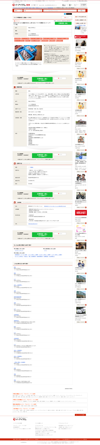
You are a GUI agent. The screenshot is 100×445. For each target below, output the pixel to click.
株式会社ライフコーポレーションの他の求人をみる (55, 206)
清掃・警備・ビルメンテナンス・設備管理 (34, 396)
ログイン (83, 4)
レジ (15, 279)
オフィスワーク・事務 (50, 395)
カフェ (14, 401)
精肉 (15, 273)
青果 (15, 290)
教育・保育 (15, 396)
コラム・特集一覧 (23, 411)
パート (45, 250)
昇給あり (26, 256)
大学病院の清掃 (78, 110)
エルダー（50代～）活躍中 (45, 254)
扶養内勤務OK (40, 256)
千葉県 (22, 405)
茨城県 (32, 405)
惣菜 (15, 374)
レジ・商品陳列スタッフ (80, 94)
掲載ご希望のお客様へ (83, 0)
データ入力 (30, 401)
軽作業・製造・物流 (31, 395)
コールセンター (19, 401)
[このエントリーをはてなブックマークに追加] (65, 14)
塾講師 (59, 401)
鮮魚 (15, 267)
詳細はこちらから (80, 52)
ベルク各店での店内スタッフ (80, 126)
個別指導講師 (78, 47)
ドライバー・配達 (59, 396)
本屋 (40, 401)
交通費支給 (46, 256)
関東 (27, 7)
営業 (64, 396)
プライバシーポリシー (50, 439)
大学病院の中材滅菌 (79, 267)
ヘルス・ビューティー (70, 396)
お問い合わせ (31, 439)
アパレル (47, 401)
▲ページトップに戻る (80, 415)
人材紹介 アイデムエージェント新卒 (42, 433)
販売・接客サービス (17, 395)
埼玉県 (25, 405)
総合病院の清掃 (78, 78)
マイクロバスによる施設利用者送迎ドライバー (80, 315)
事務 (38, 401)
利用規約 (36, 439)
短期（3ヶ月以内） (51, 410)
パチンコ (55, 401)
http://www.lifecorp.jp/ (32, 223)
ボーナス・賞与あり (19, 256)
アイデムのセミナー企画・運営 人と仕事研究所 (44, 430)
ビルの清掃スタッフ (79, 144)
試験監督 (25, 401)
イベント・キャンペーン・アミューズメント (64, 395)
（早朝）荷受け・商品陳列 (19, 362)
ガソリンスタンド (68, 401)
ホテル (74, 401)
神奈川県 (18, 405)
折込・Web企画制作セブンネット (65, 428)
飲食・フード (24, 395)
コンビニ (63, 401)
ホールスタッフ (78, 62)
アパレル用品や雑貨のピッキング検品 (80, 234)
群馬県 (29, 405)
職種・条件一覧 (80, 410)
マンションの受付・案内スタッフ (80, 251)
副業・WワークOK (62, 410)
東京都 (30, 7)
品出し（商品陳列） (18, 285)
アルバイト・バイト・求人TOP (19, 7)
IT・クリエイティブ (78, 395)
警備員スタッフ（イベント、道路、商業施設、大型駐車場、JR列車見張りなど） (80, 162)
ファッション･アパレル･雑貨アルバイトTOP (22, 428)
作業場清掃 (16, 314)
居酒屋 (51, 401)
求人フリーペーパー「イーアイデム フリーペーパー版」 (46, 427)
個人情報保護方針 (66, 439)
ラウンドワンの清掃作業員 (80, 217)
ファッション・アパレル (41, 395)
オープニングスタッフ (42, 410)
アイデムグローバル (39, 425)
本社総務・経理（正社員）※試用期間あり (80, 182)
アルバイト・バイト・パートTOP (19, 425)
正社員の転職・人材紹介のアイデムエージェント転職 (45, 431)
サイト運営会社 (84, 439)
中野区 (33, 7)
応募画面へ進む (63, 23)
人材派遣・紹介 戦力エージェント (65, 427)
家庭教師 (34, 401)
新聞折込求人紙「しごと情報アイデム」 (43, 428)
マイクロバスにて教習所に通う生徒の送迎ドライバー (80, 201)
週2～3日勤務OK (32, 256)
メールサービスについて (75, 439)
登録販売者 (16, 320)
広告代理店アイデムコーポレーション (66, 425)
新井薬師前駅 (50, 7)
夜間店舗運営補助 (17, 296)
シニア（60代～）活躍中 (56, 254)
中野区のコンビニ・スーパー (41, 7)
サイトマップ (73, 0)
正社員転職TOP (16, 427)
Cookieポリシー (59, 439)
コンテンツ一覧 (16, 411)
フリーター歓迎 (23, 254)
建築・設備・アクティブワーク (49, 396)
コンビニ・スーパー (19, 250)
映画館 (43, 401)
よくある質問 (66, 0)
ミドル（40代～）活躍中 (33, 254)
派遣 (57, 410)
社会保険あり (52, 256)
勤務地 (31, 167)
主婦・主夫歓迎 (26, 410)
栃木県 (35, 405)
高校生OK (32, 410)
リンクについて (42, 439)
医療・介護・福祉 (21, 396)
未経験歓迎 (17, 254)
